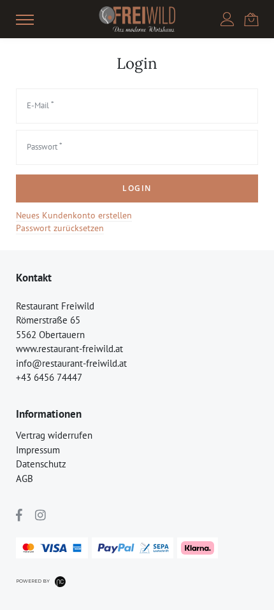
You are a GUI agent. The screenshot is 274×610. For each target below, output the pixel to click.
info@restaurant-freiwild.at (71, 363)
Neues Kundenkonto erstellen (74, 215)
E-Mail (38, 105)
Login (137, 188)
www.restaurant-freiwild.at (69, 349)
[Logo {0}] (137, 19)
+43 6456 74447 (49, 377)
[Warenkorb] (251, 18)
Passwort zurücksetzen (60, 228)
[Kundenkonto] (227, 19)
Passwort (42, 146)
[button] (25, 19)
